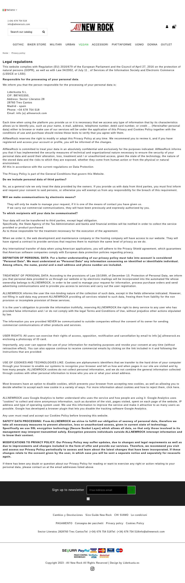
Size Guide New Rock (98, 515)
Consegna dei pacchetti (89, 523)
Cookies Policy (135, 523)
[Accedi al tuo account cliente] (167, 27)
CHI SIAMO (121, 515)
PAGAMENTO (64, 523)
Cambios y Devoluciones (68, 515)
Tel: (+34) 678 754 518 (97, 531)
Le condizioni (139, 515)
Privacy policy (114, 523)
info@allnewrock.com (19, 24)
